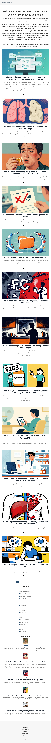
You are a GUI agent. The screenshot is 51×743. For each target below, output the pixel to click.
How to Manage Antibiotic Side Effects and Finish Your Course (25, 566)
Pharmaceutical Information (28, 589)
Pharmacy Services (25, 593)
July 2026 (23, 608)
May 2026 (23, 612)
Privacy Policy (25, 731)
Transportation (24, 598)
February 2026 (24, 619)
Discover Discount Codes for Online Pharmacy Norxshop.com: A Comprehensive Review (25, 78)
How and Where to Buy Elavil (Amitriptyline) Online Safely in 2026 (25, 437)
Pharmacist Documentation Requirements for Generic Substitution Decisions (25, 480)
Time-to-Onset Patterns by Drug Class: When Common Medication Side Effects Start (25, 173)
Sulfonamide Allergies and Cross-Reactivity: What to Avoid (25, 216)
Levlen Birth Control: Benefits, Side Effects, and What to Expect (25, 647)
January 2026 (24, 622)
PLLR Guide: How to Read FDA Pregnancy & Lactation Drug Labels (25, 302)
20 (33, 581)
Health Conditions (25, 591)
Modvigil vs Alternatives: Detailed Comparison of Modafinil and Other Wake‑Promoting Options (25, 711)
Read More (25, 94)
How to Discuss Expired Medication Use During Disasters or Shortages (25, 347)
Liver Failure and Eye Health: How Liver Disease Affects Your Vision (25, 695)
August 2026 (24, 605)
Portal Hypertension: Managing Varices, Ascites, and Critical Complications (25, 523)
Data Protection (25, 733)
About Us (25, 727)
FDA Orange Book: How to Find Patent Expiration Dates (26, 258)
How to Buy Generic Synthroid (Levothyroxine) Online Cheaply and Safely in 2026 (25, 392)
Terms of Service (25, 729)
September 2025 (25, 631)
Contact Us (25, 736)
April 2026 (23, 615)
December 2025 (24, 624)
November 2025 (24, 627)
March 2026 (23, 617)
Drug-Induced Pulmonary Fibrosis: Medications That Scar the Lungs (25, 128)
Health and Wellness (26, 596)
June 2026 (23, 610)
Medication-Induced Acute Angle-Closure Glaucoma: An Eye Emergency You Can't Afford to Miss (25, 662)
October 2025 (24, 629)
